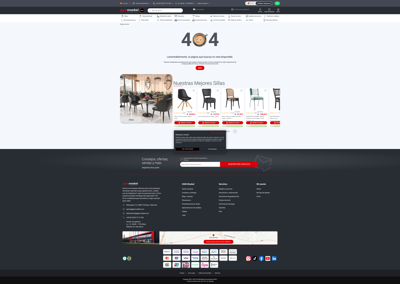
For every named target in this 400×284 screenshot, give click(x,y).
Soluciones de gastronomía (229, 196)
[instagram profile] (248, 258)
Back (200, 68)
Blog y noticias (187, 196)
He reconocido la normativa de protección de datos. (195, 159)
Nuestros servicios (225, 189)
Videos (184, 211)
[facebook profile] (261, 258)
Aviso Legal (191, 273)
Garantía (222, 208)
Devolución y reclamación (228, 193)
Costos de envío (225, 200)
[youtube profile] (267, 258)
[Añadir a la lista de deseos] (194, 90)
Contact (182, 273)
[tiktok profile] (254, 258)
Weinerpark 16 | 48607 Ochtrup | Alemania (141, 205)
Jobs (184, 215)
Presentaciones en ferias (191, 204)
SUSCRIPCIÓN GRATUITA (239, 164)
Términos (217, 273)
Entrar (259, 189)
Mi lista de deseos (263, 193)
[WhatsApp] (277, 3)
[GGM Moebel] (129, 10)
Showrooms (186, 200)
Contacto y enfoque (189, 193)
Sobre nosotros (187, 189)
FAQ (220, 211)
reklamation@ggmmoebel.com (137, 213)
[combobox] (165, 10)
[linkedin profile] (274, 258)
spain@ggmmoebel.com (135, 209)
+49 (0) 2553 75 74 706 (135, 217)
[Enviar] (150, 10)
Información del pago (227, 204)
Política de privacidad (205, 273)
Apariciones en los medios (191, 208)
